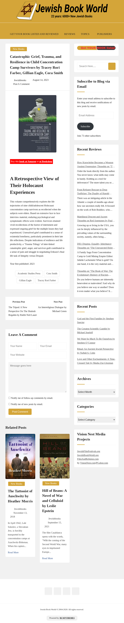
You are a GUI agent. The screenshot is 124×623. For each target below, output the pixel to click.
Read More (13, 552)
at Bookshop (45, 161)
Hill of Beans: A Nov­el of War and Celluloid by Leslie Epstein (54, 501)
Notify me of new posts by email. (27, 404)
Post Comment (20, 411)
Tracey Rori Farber (47, 280)
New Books (18, 49)
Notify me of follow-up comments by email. (32, 398)
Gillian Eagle (25, 280)
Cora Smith (51, 273)
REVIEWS (69, 34)
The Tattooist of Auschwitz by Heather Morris (20, 496)
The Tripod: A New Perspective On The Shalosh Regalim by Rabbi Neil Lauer (22, 311)
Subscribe (85, 126)
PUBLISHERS (104, 34)
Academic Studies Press (29, 273)
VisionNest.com (87, 463)
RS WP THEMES (67, 618)
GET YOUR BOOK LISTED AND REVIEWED (34, 34)
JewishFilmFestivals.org (88, 451)
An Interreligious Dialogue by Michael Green (52, 309)
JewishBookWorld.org (88, 455)
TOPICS (85, 34)
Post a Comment (21, 84)
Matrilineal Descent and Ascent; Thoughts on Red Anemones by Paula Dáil (95, 219)
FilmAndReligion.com (88, 459)
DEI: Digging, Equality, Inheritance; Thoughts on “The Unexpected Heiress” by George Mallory (96, 246)
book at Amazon (27, 161)
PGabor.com (102, 463)
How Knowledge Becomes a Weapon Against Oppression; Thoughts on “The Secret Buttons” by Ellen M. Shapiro (96, 164)
